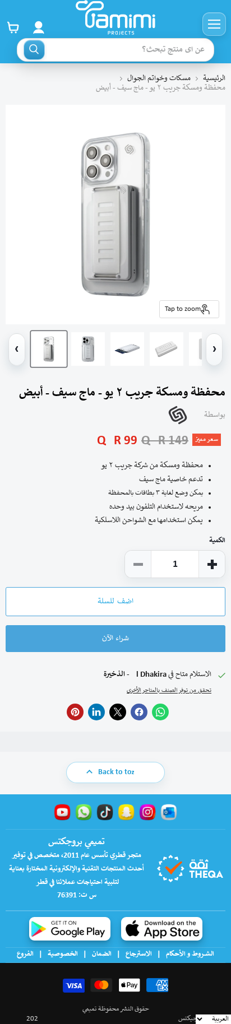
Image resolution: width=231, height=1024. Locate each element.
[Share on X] (117, 712)
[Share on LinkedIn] (96, 712)
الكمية (217, 541)
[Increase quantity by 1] (212, 564)
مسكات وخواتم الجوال (159, 79)
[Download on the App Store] (161, 929)
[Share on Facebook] (139, 712)
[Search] (34, 50)
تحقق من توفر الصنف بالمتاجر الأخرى (169, 690)
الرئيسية (214, 79)
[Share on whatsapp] (160, 712)
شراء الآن (115, 638)
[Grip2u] (177, 415)
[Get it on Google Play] (69, 929)
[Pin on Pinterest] (75, 712)
